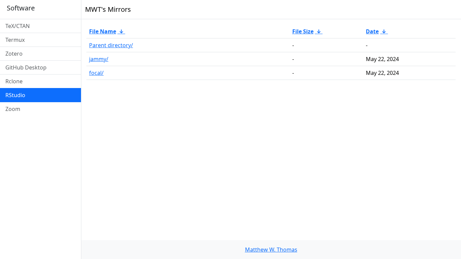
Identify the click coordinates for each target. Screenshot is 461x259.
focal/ (96, 73)
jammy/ (98, 59)
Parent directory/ (111, 45)
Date (372, 31)
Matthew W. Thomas (271, 249)
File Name (102, 31)
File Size (303, 31)
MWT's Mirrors (108, 9)
